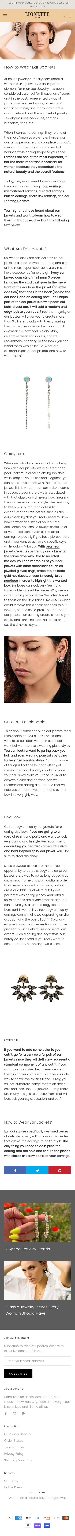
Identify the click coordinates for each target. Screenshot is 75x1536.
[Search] (64, 15)
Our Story (11, 1481)
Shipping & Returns (18, 1460)
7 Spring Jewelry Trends (28, 1249)
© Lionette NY (37, 1492)
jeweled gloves (15, 571)
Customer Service (17, 1434)
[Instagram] (14, 1413)
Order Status (13, 1441)
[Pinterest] (23, 1413)
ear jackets (43, 258)
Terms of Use (14, 1447)
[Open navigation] (5, 15)
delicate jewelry (19, 1136)
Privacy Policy (14, 1454)
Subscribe (18, 1373)
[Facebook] (5, 1413)
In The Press (13, 1487)
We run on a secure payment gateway (37, 1498)
